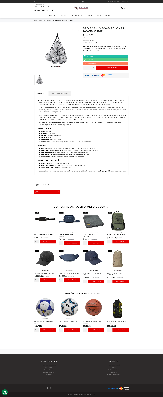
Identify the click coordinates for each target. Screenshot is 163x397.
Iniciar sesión (49, 374)
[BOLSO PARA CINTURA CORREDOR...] (54, 215)
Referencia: (86, 40)
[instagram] (83, 1)
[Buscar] (115, 15)
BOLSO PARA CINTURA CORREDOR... (44, 234)
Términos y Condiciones (49, 365)
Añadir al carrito (112, 67)
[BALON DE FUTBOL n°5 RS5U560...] (54, 302)
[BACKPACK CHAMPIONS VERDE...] (127, 215)
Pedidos (113, 367)
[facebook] (79, 1)
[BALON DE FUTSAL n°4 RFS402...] (78, 302)
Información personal (114, 365)
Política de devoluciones (49, 372)
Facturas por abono (113, 369)
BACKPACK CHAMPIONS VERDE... (116, 234)
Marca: (85, 42)
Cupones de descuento (113, 374)
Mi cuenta (49, 377)
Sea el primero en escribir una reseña (48, 192)
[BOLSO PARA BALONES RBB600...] (127, 302)
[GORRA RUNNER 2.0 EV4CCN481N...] (54, 253)
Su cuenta (113, 361)
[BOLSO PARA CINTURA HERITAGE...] (78, 253)
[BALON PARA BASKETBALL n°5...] (103, 302)
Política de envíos (49, 369)
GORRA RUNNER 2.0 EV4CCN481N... (44, 273)
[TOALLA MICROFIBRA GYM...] (103, 215)
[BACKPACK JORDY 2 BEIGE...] (127, 253)
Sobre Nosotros (49, 367)
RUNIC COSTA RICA (93, 42)
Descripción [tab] (41, 93)
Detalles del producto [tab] (60, 93)
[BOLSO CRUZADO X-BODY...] (78, 215)
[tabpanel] (57, 50)
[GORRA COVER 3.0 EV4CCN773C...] (103, 253)
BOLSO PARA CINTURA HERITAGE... (69, 273)
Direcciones (113, 372)
